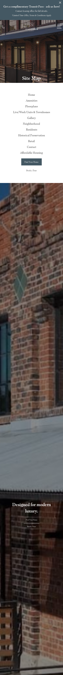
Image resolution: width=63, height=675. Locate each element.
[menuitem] (31, 95)
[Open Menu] (59, 26)
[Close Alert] (60, 3)
